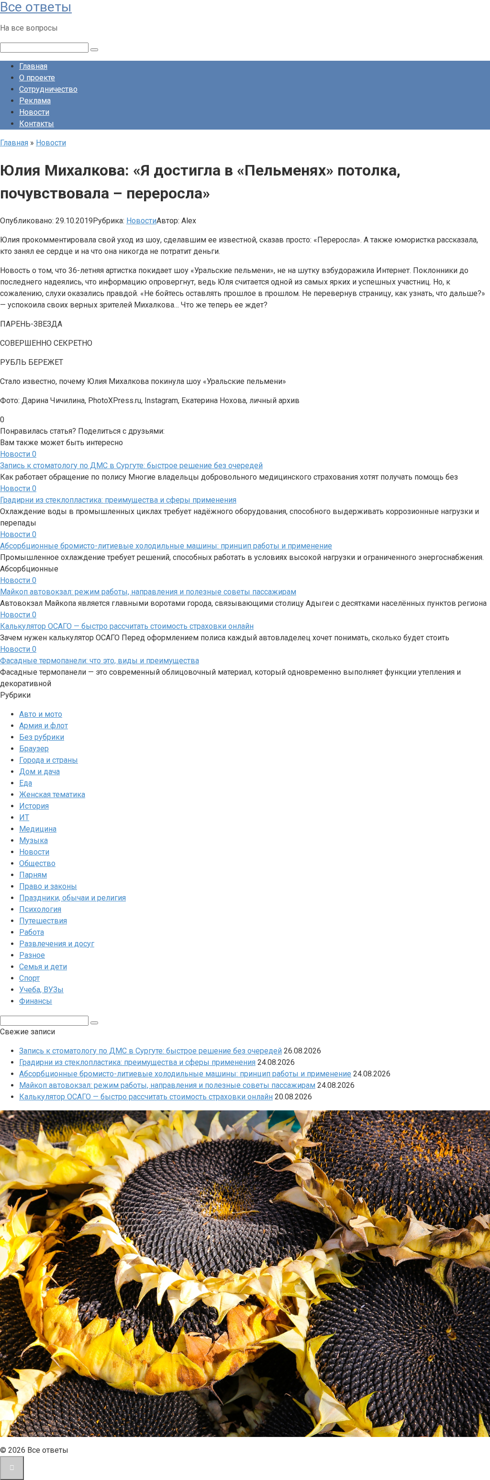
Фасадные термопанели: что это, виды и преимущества (99, 660)
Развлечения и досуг (56, 943)
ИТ (24, 817)
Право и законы (48, 886)
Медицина (37, 828)
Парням (33, 874)
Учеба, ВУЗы (41, 989)
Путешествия (43, 920)
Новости (34, 112)
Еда (25, 783)
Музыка (33, 840)
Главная (33, 66)
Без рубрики (41, 737)
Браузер (34, 748)
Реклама (35, 100)
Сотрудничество (48, 89)
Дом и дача (39, 771)
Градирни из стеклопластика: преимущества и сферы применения (118, 499)
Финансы (35, 1001)
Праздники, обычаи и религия (72, 897)
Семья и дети (43, 966)
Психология (40, 909)
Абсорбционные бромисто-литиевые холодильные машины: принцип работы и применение (166, 545)
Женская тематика (52, 794)
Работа (31, 932)
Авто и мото (40, 714)
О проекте (37, 77)
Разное (32, 955)
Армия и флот (43, 725)
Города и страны (48, 760)
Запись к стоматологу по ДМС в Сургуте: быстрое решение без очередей (131, 465)
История (34, 806)
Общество (37, 863)
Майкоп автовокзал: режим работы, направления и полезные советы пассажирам (148, 591)
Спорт (29, 978)
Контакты (36, 123)
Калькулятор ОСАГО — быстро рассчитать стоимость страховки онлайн (127, 626)
